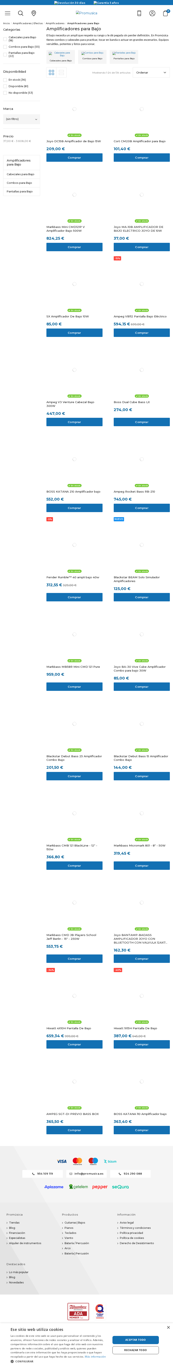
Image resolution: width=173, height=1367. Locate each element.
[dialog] (86, 1345)
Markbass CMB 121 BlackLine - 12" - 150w (71, 847)
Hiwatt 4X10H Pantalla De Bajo (68, 1028)
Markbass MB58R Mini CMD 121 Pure (73, 666)
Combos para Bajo (92, 58)
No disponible (21, 92)
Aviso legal (127, 1222)
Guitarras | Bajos (75, 1222)
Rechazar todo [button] (135, 1350)
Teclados (70, 1232)
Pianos (69, 1227)
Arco (68, 1248)
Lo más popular (18, 1272)
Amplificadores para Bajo (19, 162)
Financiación (17, 1232)
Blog (12, 1227)
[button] (59, 1361)
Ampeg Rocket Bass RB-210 (134, 491)
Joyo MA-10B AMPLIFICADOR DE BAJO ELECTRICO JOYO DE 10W (138, 228)
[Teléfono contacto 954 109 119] (139, 13)
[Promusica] (86, 13)
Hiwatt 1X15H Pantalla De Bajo (135, 1028)
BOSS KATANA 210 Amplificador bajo (73, 491)
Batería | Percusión (77, 1253)
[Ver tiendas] (34, 13)
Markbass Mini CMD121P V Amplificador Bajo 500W (65, 228)
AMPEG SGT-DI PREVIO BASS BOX (72, 1114)
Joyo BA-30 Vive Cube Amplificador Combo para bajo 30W (140, 668)
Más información (95, 1356)
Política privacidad (131, 1232)
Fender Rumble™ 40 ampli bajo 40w (72, 577)
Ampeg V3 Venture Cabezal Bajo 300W (70, 403)
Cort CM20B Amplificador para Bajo (140, 141)
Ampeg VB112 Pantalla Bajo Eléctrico (140, 316)
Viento (69, 1238)
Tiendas (14, 1222)
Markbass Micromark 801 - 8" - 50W (139, 845)
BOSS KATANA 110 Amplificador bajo (140, 1114)
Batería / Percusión (77, 1243)
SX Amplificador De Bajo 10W (67, 316)
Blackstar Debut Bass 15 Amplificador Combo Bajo (141, 758)
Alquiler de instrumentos (25, 1243)
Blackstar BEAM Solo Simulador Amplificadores (137, 579)
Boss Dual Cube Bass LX (132, 402)
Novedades (16, 1282)
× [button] (168, 1327)
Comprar (74, 157)
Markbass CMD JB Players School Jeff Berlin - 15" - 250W (71, 936)
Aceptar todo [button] (135, 1340)
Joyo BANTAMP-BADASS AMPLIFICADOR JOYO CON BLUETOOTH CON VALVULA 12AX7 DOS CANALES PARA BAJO (139, 938)
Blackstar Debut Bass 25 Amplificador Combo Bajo (74, 758)
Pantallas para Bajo (124, 58)
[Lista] (61, 72)
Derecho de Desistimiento (137, 1243)
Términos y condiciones (135, 1227)
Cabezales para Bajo (61, 60)
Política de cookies (132, 1238)
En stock (17, 79)
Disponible (18, 86)
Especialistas (17, 1238)
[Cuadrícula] (51, 72)
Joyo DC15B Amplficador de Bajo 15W (73, 141)
